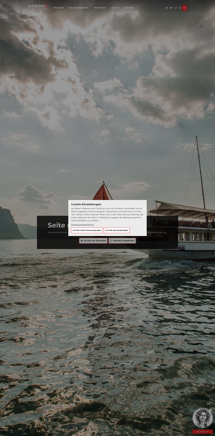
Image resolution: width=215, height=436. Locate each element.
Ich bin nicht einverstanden (87, 230)
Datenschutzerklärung (82, 224)
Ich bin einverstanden (116, 230)
